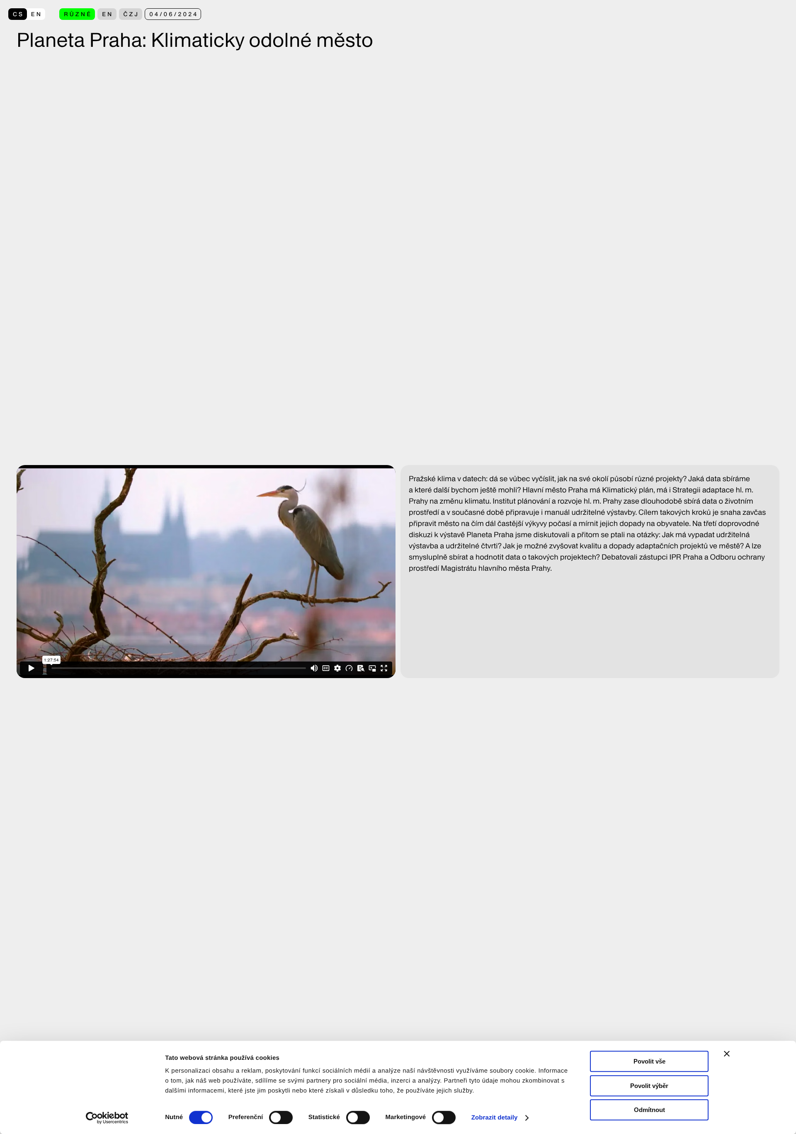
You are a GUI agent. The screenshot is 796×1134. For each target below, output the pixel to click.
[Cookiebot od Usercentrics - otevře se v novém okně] (110, 1118)
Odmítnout (649, 1109)
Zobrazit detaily (494, 1117)
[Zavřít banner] (727, 1053)
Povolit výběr (649, 1085)
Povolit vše (649, 1061)
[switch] (281, 1117)
